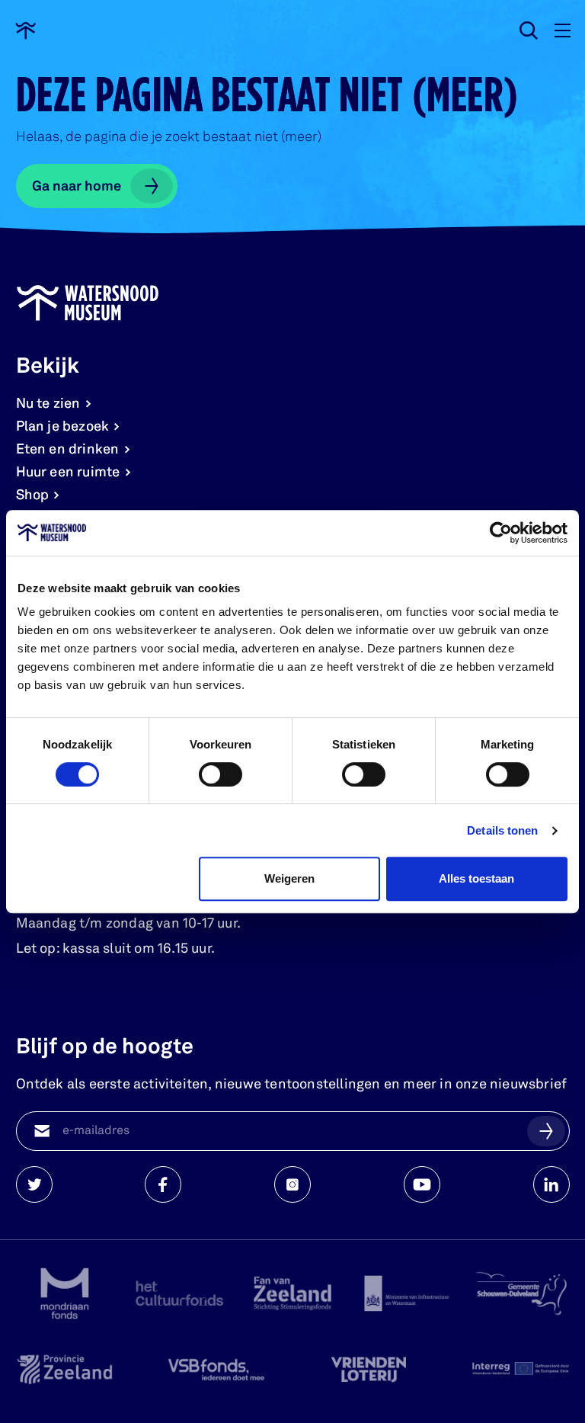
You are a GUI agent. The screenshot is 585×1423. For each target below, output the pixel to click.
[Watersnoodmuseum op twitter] (34, 1184)
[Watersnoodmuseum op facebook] (163, 1184)
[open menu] (562, 30)
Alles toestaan (476, 878)
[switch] (220, 774)
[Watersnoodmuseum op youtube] (422, 1184)
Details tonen (502, 830)
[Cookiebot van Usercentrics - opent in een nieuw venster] (500, 532)
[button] (546, 1131)
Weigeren (289, 878)
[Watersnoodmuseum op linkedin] (551, 1184)
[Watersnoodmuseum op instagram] (292, 1184)
